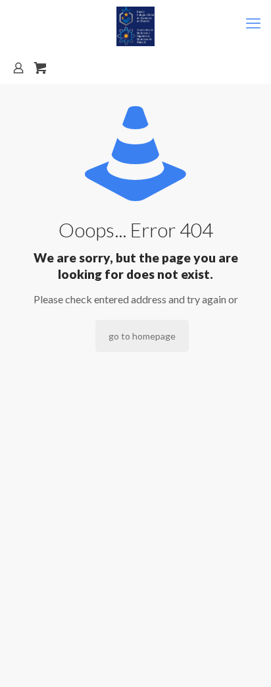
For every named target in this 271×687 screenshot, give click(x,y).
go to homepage (142, 336)
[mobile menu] (253, 23)
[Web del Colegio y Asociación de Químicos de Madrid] (135, 26)
